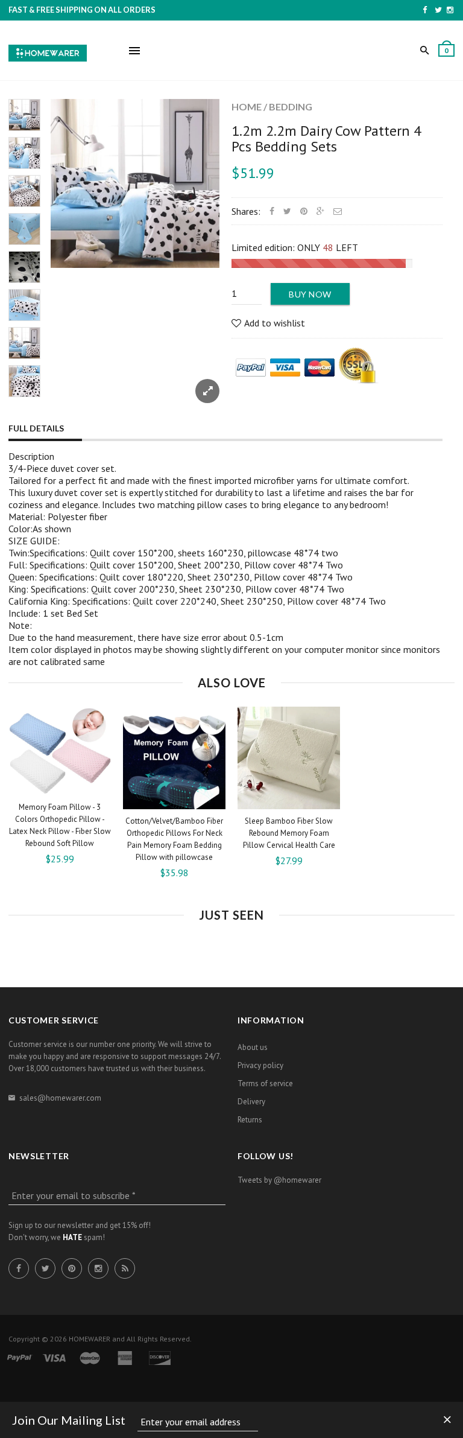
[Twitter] (438, 9)
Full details (36, 428)
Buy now (310, 294)
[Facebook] (425, 9)
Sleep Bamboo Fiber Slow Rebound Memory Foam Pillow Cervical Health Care (289, 833)
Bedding (290, 106)
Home (247, 106)
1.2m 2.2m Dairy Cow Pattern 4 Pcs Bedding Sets (326, 138)
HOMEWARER (89, 1338)
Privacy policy (260, 1065)
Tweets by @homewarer (279, 1180)
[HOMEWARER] (47, 52)
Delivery (251, 1101)
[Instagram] (450, 9)
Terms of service (265, 1083)
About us (253, 1047)
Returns (250, 1120)
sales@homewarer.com (60, 1098)
